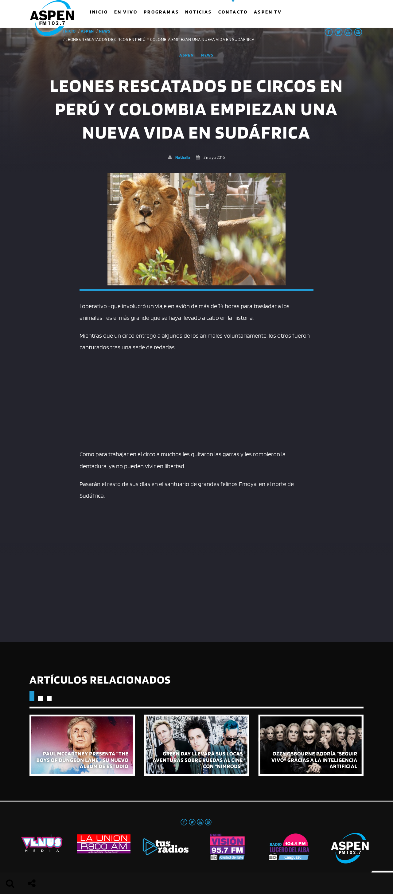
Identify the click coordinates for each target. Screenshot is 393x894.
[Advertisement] (196, 399)
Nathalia (182, 157)
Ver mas (82, 745)
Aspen (87, 31)
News (105, 31)
